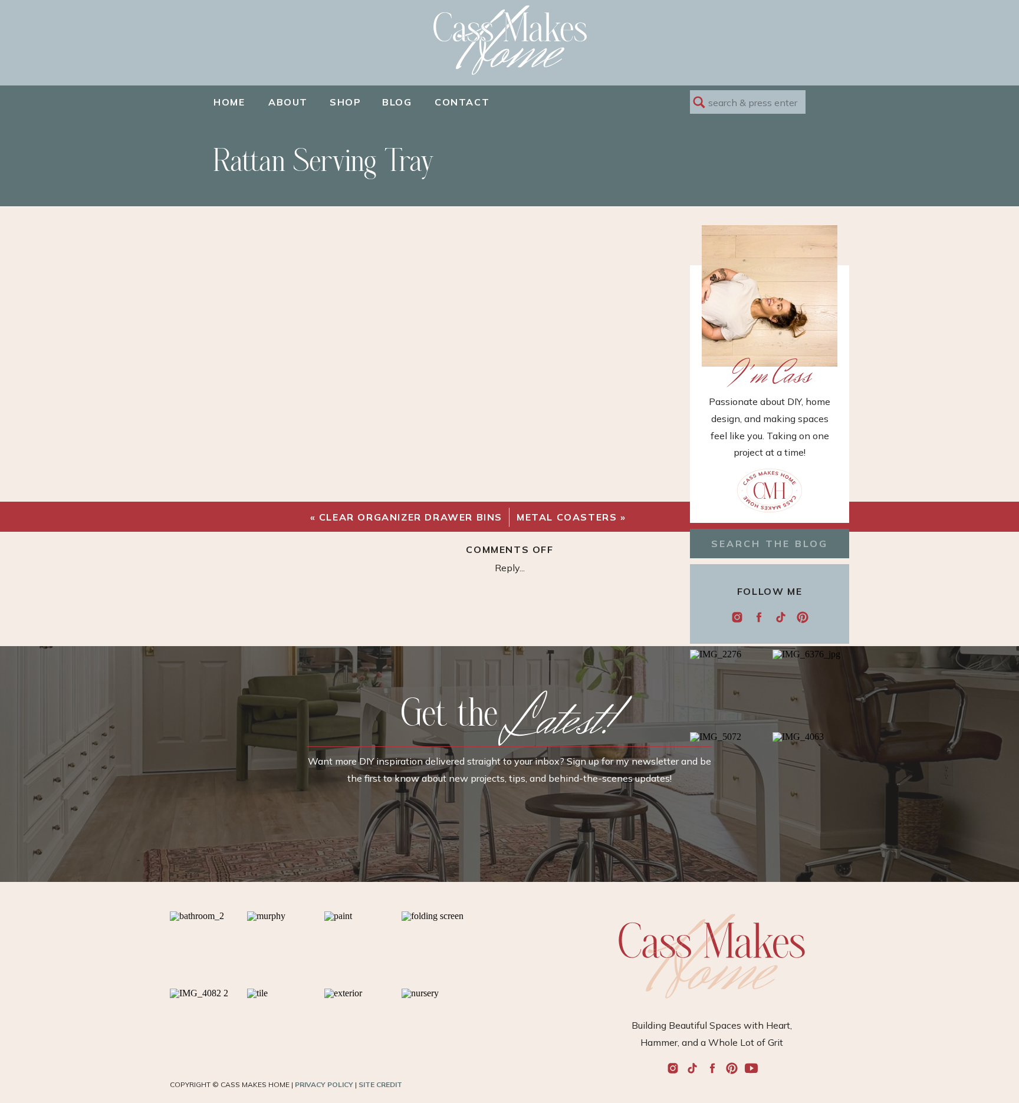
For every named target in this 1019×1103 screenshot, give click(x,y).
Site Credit (380, 1084)
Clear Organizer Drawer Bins (410, 517)
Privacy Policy (324, 1084)
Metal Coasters (567, 517)
